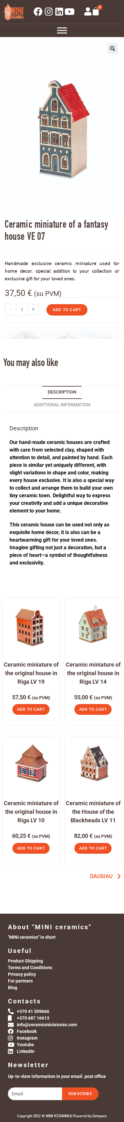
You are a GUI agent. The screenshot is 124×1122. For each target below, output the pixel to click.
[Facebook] (38, 11)
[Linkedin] (59, 11)
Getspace (100, 1116)
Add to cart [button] (31, 709)
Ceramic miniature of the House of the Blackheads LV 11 (93, 812)
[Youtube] (69, 11)
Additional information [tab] (62, 405)
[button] (112, 48)
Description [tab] (62, 392)
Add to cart (67, 310)
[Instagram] (48, 11)
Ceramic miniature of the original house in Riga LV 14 (93, 673)
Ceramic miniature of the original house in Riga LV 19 (31, 673)
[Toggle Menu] (62, 30)
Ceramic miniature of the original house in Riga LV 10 (31, 812)
